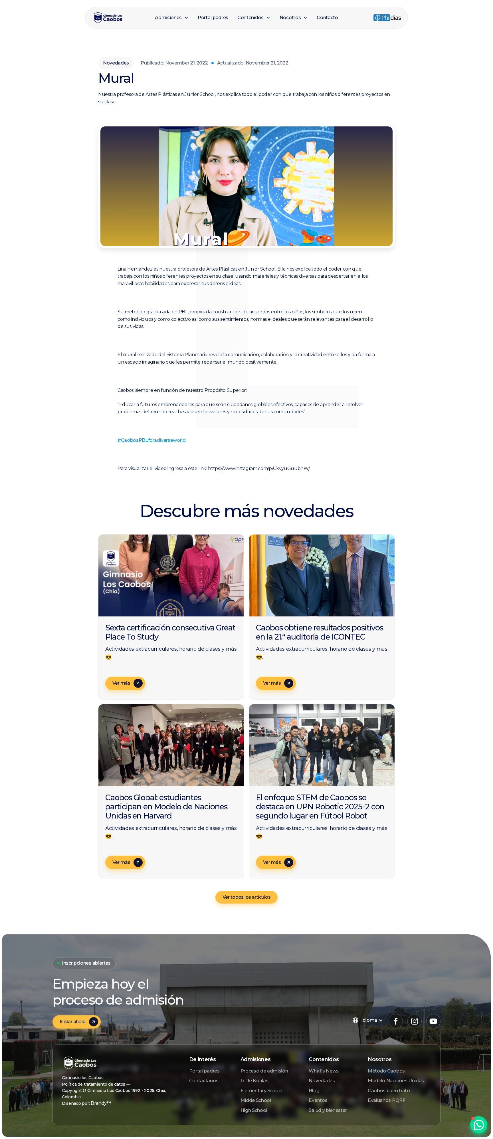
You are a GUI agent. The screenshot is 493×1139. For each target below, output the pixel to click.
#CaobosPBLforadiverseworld (152, 440)
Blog (314, 1090)
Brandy (101, 1103)
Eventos (318, 1100)
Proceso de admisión (264, 1071)
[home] (121, 18)
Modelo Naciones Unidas (396, 1080)
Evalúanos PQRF (386, 1100)
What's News (323, 1071)
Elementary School (262, 1090)
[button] (171, 18)
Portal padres (204, 1071)
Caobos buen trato (389, 1090)
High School (254, 1110)
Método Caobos (386, 1071)
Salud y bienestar (328, 1110)
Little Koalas (254, 1080)
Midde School (256, 1100)
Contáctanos (203, 1080)
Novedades (322, 1080)
